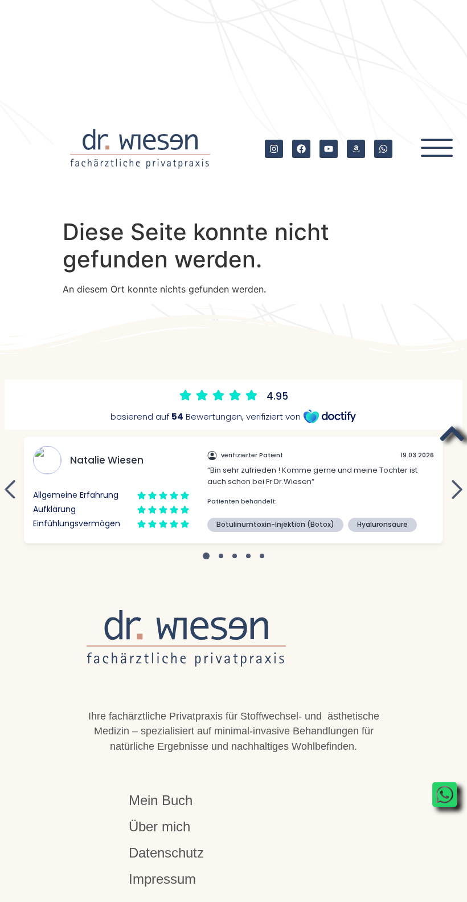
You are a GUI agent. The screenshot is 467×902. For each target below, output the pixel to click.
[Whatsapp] (383, 149)
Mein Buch (160, 800)
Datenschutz (166, 852)
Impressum (162, 879)
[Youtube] (328, 149)
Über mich (159, 826)
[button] (437, 149)
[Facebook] (301, 149)
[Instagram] (274, 149)
